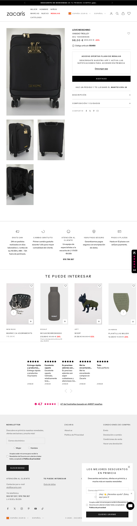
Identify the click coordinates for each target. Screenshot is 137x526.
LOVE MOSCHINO (81, 29)
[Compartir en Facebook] (86, 111)
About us (68, 430)
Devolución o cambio (112, 435)
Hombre (34, 448)
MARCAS (35, 13)
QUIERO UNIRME (107, 514)
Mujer (18, 448)
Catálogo (36, 17)
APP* (94, 3)
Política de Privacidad (74, 435)
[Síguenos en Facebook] (7, 508)
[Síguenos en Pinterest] (28, 508)
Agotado (101, 79)
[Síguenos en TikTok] (42, 508)
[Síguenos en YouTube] (35, 508)
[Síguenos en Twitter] (14, 508)
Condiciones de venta (112, 439)
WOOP (78, 333)
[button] (66, 391)
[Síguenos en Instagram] (21, 508)
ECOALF (43, 329)
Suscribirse (17, 468)
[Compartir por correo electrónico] (97, 111)
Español (98, 13)
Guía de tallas (50, 484)
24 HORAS (113, 329)
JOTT (77, 329)
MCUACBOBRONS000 (51, 333)
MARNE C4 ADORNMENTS (19, 333)
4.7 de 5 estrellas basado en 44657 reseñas (81, 404)
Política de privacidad (97, 507)
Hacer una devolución (112, 443)
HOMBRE (44, 9)
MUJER (34, 9)
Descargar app (101, 68)
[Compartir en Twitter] (90, 111)
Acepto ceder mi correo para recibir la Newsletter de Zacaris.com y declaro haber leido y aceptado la (108, 504)
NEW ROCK (11, 329)
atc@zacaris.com (13, 487)
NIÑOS (54, 9)
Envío (105, 430)
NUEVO (45, 13)
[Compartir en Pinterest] (94, 111)
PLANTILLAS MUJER (119, 333)
